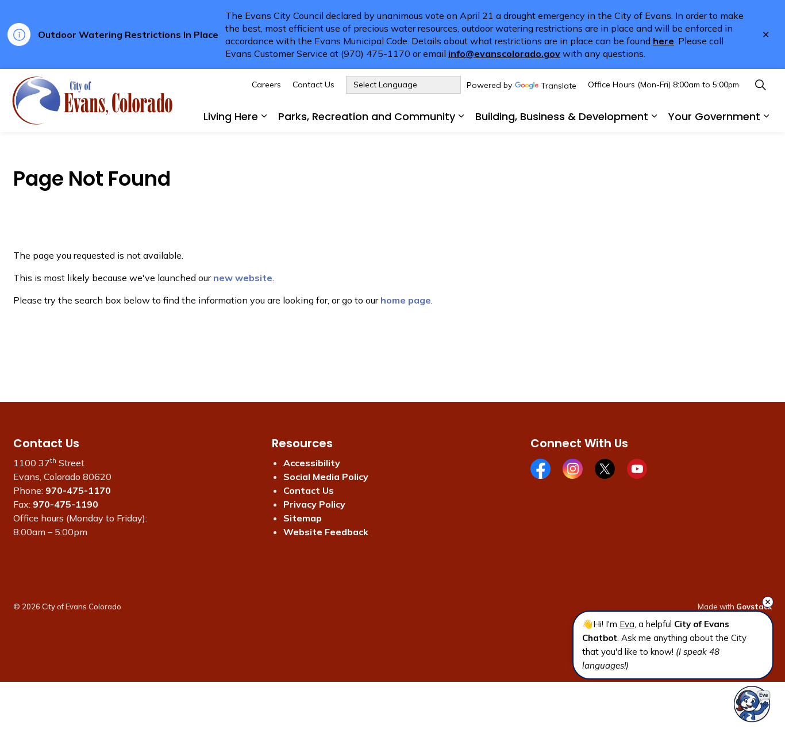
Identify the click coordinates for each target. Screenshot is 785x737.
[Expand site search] (760, 85)
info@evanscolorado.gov (504, 53)
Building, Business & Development (561, 116)
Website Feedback (325, 532)
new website (242, 277)
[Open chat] (752, 704)
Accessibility (311, 463)
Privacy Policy (314, 504)
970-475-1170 (78, 490)
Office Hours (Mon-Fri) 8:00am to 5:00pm (663, 84)
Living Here (230, 116)
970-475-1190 (65, 504)
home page (405, 300)
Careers (266, 84)
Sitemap (302, 518)
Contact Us (313, 84)
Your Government (714, 116)
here (663, 41)
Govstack (754, 606)
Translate (558, 86)
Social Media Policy (325, 476)
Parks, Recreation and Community (366, 116)
